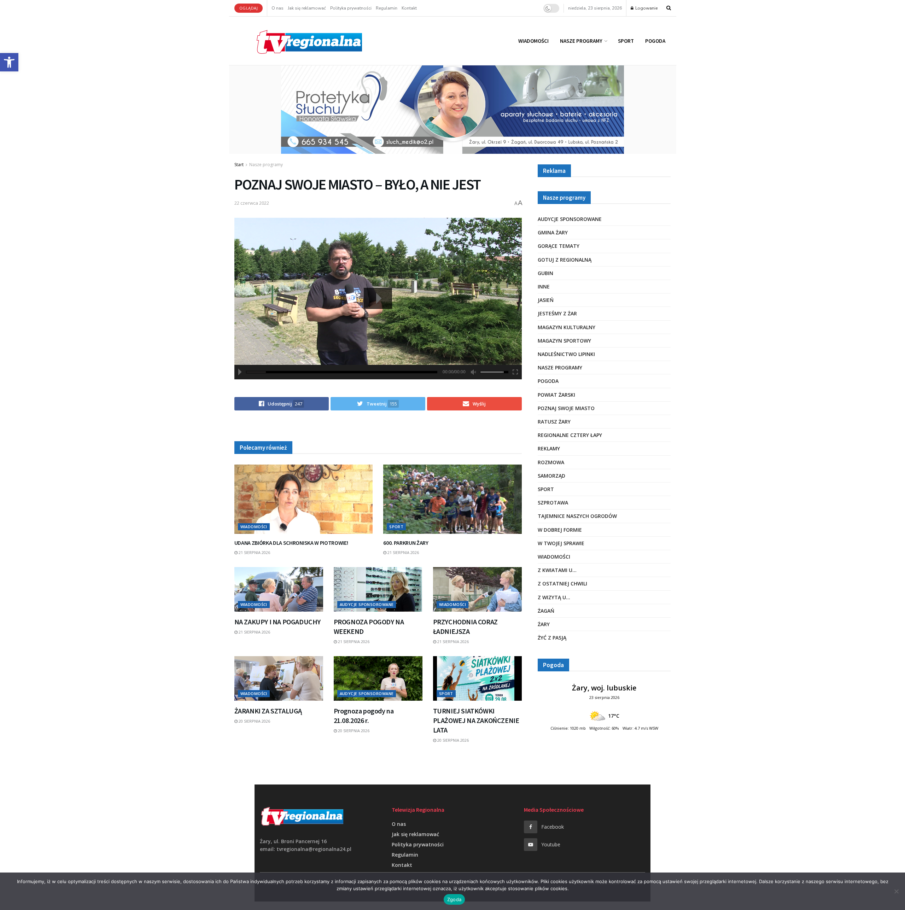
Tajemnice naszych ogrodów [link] (577, 516)
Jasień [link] (546, 300)
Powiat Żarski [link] (556, 394)
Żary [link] (544, 624)
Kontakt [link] (409, 8)
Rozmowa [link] (551, 462)
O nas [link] (278, 8)
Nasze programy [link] (581, 40)
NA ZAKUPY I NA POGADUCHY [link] (277, 621)
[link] (9, 62)
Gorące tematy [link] (558, 246)
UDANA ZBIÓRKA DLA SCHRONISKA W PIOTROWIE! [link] (291, 542)
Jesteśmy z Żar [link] (557, 313)
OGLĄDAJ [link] (248, 8)
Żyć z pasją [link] (552, 637)
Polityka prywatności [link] (351, 8)
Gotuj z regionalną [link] (564, 259)
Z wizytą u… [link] (554, 597)
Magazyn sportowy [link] (564, 340)
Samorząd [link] (551, 475)
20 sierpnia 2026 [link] (254, 721)
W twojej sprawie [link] (561, 543)
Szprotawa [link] (553, 502)
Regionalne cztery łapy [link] (570, 435)
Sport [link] (626, 40)
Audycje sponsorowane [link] (367, 604)
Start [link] (239, 165)
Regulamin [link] (386, 8)
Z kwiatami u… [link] (557, 570)
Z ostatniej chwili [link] (562, 583)
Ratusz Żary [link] (554, 421)
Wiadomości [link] (533, 40)
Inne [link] (544, 286)
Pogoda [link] (655, 40)
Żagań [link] (546, 610)
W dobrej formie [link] (560, 529)
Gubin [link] (545, 273)
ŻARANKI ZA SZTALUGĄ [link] (268, 710)
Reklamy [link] (549, 448)
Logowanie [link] (646, 8)
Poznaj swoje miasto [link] (566, 408)
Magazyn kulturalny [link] (566, 327)
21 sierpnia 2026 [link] (254, 552)
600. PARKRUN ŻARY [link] (405, 542)
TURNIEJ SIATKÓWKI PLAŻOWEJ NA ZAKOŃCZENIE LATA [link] (476, 720)
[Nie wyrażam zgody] (896, 891)
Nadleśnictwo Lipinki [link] (566, 354)
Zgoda (454, 899)
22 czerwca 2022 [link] (251, 203)
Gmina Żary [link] (553, 232)
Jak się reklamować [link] (307, 8)
